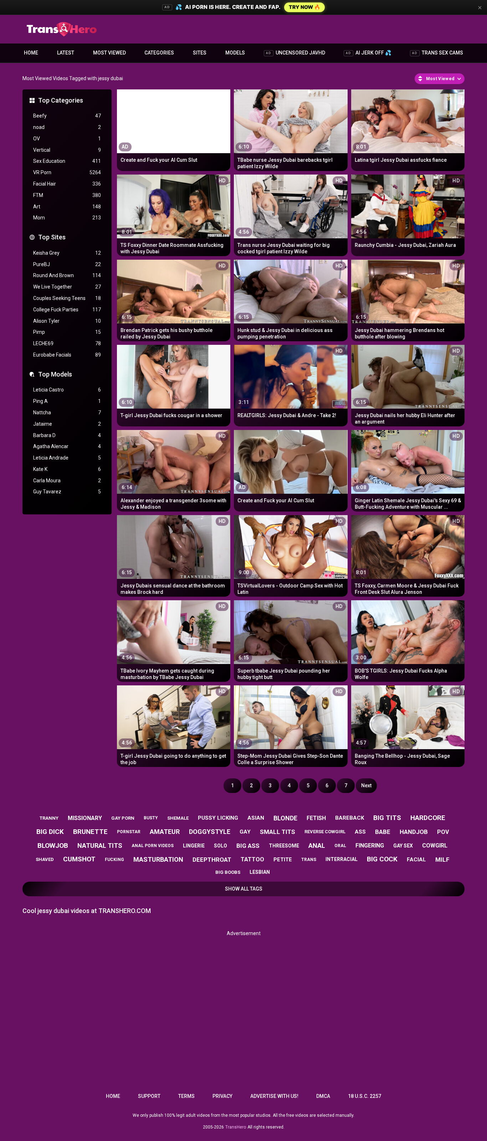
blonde (285, 818)
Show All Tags (243, 889)
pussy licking (218, 818)
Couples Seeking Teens (67, 298)
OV (67, 138)
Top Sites (52, 237)
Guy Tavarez (67, 491)
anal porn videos (153, 845)
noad (67, 127)
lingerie (194, 846)
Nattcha (67, 412)
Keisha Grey (67, 253)
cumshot (79, 859)
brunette (90, 832)
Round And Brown (67, 275)
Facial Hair (67, 184)
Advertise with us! (274, 1096)
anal (316, 845)
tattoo (252, 859)
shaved (45, 859)
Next (366, 785)
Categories (159, 53)
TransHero (235, 1127)
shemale (178, 818)
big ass (248, 845)
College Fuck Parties (67, 309)
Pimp (67, 332)
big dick (50, 832)
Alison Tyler (67, 321)
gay (245, 832)
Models (235, 53)
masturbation (158, 859)
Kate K (67, 469)
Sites (199, 53)
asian (255, 818)
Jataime (67, 424)
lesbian (260, 872)
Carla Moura (67, 480)
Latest (65, 53)
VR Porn (67, 172)
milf (442, 859)
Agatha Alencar (67, 446)
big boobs (227, 872)
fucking (114, 859)
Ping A (67, 401)
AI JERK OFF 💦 (368, 53)
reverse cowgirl (324, 831)
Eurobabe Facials (67, 355)
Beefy (67, 116)
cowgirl (434, 845)
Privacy (222, 1096)
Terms (186, 1096)
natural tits (99, 845)
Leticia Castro (67, 390)
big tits (387, 818)
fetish (316, 818)
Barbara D (67, 435)
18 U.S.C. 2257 (364, 1096)
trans (308, 859)
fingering (369, 845)
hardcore (427, 818)
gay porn (122, 818)
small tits (277, 831)
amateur (165, 831)
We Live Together (67, 287)
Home (31, 53)
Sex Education (67, 161)
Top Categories (60, 100)
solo (220, 846)
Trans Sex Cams (437, 53)
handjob (414, 831)
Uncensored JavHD (295, 53)
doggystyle (209, 831)
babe (382, 831)
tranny (49, 818)
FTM (67, 195)
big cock (382, 859)
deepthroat (212, 859)
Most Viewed (109, 53)
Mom (67, 218)
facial (416, 859)
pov (443, 832)
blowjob (52, 845)
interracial (341, 859)
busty (151, 817)
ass (360, 832)
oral (340, 845)
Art (67, 206)
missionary (85, 818)
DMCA (323, 1096)
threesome (284, 846)
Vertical (67, 150)
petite (282, 859)
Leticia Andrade (67, 458)
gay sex (403, 846)
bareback (349, 818)
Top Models (55, 374)
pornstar (128, 831)
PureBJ (67, 264)
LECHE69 (67, 343)
